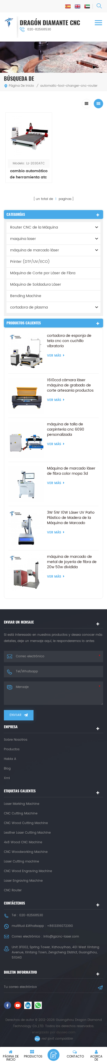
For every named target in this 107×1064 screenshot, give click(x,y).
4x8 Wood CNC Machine (23, 842)
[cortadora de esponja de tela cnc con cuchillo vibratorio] (26, 351)
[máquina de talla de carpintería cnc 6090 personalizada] (26, 440)
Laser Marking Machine (21, 803)
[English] (78, 6)
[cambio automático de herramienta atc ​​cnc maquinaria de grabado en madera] (29, 136)
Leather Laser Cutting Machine (27, 832)
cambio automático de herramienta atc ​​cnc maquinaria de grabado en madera (28, 174)
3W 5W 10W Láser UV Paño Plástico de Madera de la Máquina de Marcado (71, 518)
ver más (28, 188)
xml (7, 778)
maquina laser (23, 239)
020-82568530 (39, 29)
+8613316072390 (60, 926)
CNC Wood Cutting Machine (26, 823)
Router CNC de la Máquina (34, 227)
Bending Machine (25, 296)
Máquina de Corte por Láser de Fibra (42, 273)
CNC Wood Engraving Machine (28, 871)
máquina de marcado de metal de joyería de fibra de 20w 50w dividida (72, 562)
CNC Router (13, 890)
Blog (7, 768)
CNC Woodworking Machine (26, 851)
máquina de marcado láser (34, 250)
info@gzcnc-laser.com (61, 936)
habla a (10, 759)
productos (11, 749)
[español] (68, 6)
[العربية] (87, 6)
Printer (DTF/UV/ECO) (30, 262)
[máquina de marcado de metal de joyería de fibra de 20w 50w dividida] (26, 572)
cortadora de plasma (29, 307)
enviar (16, 715)
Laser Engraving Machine (23, 880)
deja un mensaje (53, 1054)
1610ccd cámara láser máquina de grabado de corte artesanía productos (70, 385)
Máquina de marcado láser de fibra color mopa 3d (71, 471)
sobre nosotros (15, 739)
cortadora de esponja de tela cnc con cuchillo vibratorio (69, 341)
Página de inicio (21, 85)
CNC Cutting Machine (20, 813)
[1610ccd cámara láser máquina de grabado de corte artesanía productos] (26, 396)
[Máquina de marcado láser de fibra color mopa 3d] (26, 484)
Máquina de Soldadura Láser (35, 284)
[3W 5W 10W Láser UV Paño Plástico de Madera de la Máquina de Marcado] (26, 528)
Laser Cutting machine (21, 861)
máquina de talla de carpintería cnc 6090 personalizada (65, 429)
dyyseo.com (65, 1032)
